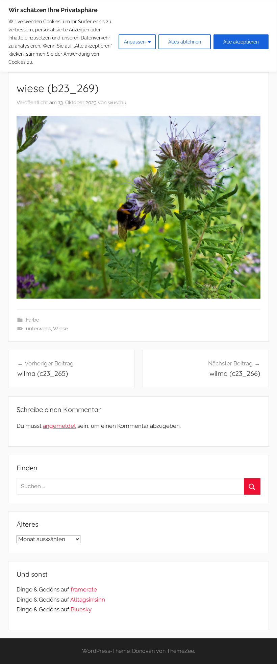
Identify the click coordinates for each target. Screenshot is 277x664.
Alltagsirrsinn (87, 599)
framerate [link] (84, 589)
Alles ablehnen (184, 42)
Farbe (32, 320)
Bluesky (81, 609)
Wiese (60, 329)
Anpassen (135, 42)
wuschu (117, 103)
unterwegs (38, 329)
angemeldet (59, 425)
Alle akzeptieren (241, 42)
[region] (138, 36)
